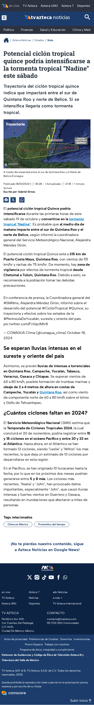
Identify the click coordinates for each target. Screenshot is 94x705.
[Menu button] (6, 17)
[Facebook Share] (6, 199)
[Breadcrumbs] (7, 40)
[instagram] (37, 579)
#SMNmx (11, 303)
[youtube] (51, 579)
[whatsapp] (65, 578)
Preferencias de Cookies (43, 639)
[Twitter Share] (13, 199)
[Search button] (87, 17)
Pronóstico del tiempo (51, 524)
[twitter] (29, 579)
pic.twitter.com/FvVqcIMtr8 (25, 324)
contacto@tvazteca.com (62, 619)
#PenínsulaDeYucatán (21, 319)
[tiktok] (44, 579)
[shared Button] (21, 199)
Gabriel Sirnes (26, 191)
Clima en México (18, 524)
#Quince (76, 308)
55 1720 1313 (54, 623)
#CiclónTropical (55, 308)
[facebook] (58, 579)
